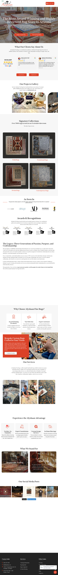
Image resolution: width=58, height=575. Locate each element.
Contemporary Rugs (42, 190)
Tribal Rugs (15, 160)
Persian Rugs (16, 190)
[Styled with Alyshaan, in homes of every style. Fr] (52, 491)
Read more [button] (20, 67)
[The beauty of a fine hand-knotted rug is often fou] (29, 491)
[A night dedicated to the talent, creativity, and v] (17, 491)
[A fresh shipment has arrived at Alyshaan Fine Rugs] (40, 491)
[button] (50, 3)
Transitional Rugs (42, 160)
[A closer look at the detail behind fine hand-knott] (5, 491)
